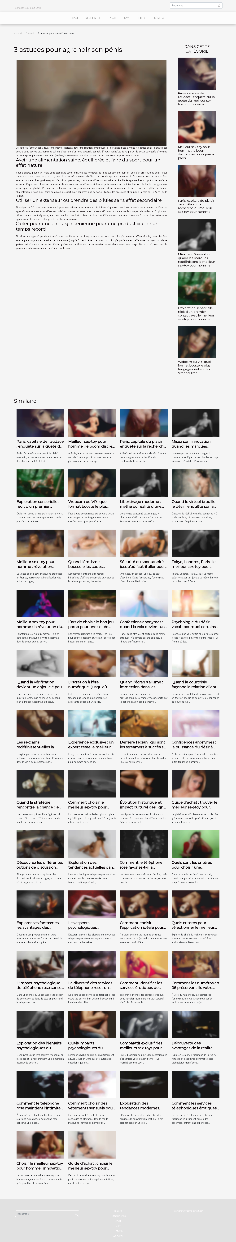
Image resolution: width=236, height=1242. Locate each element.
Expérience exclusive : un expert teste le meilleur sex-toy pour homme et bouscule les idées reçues (91, 749)
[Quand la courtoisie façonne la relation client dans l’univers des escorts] (195, 663)
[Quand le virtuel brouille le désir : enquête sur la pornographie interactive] (195, 483)
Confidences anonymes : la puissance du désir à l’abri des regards (194, 747)
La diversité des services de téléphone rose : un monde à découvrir (90, 988)
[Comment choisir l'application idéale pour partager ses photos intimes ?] (144, 904)
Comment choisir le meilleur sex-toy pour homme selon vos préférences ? (87, 809)
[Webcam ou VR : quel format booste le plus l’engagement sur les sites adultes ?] (197, 342)
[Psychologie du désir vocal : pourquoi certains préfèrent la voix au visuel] (195, 603)
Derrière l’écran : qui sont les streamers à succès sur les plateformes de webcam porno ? (143, 749)
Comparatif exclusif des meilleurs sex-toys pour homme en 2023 (141, 1048)
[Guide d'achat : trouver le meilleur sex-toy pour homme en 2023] (195, 783)
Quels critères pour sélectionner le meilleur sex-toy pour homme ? (193, 928)
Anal (113, 18)
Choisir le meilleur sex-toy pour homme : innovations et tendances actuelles (40, 1168)
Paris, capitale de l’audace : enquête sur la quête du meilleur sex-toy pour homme (196, 98)
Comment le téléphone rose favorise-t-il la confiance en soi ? (141, 867)
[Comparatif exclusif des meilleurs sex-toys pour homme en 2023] (144, 1024)
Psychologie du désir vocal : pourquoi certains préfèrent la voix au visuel (195, 627)
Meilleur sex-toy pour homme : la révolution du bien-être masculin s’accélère (39, 629)
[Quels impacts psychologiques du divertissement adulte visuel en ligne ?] (92, 1024)
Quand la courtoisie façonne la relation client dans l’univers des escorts (195, 687)
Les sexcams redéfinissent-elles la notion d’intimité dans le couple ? (39, 749)
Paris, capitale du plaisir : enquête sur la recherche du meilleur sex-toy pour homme (196, 206)
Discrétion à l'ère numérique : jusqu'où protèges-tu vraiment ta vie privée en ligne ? (90, 689)
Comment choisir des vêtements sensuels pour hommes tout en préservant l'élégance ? (91, 1110)
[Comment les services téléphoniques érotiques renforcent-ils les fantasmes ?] (195, 1084)
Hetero (141, 18)
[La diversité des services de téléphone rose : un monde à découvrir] (92, 964)
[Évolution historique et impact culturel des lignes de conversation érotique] (144, 783)
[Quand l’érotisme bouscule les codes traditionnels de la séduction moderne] (92, 543)
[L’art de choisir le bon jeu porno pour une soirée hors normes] (92, 603)
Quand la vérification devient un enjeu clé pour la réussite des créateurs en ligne (40, 689)
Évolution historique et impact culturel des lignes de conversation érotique (143, 807)
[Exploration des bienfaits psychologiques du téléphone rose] (40, 1024)
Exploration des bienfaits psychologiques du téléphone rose (39, 1048)
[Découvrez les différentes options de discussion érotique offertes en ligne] (40, 844)
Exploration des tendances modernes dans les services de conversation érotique (140, 1110)
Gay (126, 18)
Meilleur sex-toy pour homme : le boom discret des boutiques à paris (196, 152)
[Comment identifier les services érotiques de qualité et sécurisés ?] (144, 964)
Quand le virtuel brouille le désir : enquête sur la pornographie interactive (194, 506)
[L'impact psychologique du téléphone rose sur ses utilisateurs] (40, 964)
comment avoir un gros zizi (38, 176)
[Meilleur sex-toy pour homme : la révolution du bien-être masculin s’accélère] (40, 603)
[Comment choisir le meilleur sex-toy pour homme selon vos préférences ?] (92, 783)
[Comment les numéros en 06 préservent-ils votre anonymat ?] (195, 964)
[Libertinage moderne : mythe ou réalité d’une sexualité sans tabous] (144, 483)
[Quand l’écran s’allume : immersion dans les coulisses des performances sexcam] (144, 663)
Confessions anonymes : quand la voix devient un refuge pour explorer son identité (142, 629)
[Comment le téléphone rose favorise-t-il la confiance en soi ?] (144, 844)
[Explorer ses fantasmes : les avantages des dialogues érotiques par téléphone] (40, 904)
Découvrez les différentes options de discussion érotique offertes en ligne (40, 867)
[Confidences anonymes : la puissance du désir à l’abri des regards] (195, 723)
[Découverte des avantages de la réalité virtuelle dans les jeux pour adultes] (195, 1024)
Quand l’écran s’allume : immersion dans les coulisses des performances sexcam (141, 689)
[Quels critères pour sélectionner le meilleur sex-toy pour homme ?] (195, 904)
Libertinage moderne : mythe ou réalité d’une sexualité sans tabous (141, 506)
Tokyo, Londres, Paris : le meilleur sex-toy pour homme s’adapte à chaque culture (194, 568)
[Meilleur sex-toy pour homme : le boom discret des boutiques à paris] (197, 127)
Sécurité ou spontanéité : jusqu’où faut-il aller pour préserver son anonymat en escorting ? (142, 568)
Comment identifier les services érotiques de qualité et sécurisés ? (141, 988)
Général (159, 18)
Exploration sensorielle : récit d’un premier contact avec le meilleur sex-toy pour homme (196, 313)
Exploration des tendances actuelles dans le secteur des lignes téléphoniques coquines (91, 869)
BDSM (74, 18)
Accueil (18, 33)
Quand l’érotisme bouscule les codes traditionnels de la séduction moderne (86, 568)
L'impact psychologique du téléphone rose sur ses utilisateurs (40, 988)
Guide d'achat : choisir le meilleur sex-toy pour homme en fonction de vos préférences (90, 1170)
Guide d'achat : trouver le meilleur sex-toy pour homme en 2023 (194, 807)
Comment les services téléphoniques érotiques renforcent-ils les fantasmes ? (194, 1110)
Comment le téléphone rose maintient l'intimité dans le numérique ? (39, 1108)
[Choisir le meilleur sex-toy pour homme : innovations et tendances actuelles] (40, 1144)
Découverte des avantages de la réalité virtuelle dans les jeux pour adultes (192, 1050)
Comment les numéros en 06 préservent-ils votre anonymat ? (195, 988)
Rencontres (93, 18)
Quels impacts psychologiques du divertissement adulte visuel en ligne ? (88, 1050)
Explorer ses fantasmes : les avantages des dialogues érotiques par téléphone (38, 930)
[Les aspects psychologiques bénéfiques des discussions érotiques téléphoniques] (92, 904)
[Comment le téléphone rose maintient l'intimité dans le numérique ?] (40, 1084)
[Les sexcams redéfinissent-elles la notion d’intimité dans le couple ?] (40, 723)
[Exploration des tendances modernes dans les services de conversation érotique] (144, 1084)
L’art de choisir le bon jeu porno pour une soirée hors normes (91, 627)
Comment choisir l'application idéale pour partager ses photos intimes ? (141, 930)
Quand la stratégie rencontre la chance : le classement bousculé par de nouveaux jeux (39, 809)
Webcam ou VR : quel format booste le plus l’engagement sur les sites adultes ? (194, 367)
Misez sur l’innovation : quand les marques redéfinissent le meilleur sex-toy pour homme (196, 259)
